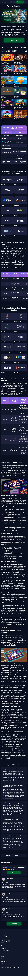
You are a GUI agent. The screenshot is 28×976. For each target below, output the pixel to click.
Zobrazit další (14, 923)
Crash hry (15, 51)
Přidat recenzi (14, 872)
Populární (3, 50)
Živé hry (9, 51)
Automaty (22, 50)
